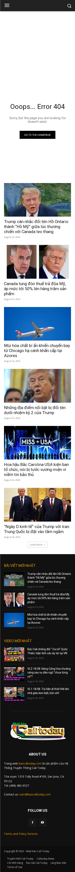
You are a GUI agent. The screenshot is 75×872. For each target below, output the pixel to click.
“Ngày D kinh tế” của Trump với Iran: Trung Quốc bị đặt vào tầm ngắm (37, 529)
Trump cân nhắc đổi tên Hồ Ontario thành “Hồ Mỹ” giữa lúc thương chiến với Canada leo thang (36, 226)
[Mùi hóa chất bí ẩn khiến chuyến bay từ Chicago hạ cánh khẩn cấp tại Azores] (37, 324)
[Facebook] (32, 822)
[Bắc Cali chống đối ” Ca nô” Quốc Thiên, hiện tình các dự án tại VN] (14, 654)
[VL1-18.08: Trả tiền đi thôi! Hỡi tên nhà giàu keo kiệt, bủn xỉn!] (14, 694)
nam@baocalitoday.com (35, 794)
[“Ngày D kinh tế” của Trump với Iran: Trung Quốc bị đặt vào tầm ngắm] (37, 505)
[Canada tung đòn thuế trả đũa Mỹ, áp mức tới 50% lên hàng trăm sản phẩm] (37, 262)
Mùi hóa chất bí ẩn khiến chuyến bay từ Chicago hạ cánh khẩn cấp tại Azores (37, 350)
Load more (36, 544)
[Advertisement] (37, 51)
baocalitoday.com (30, 763)
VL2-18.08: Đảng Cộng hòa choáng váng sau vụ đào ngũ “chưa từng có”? (49, 672)
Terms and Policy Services (21, 834)
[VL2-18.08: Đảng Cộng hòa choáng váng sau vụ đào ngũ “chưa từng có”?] (14, 674)
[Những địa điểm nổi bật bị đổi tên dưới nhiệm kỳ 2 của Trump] (37, 386)
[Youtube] (42, 822)
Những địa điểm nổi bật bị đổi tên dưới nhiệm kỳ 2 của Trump (35, 410)
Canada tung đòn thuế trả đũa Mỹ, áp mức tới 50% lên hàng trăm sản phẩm (35, 288)
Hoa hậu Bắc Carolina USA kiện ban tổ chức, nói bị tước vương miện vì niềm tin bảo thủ (36, 469)
